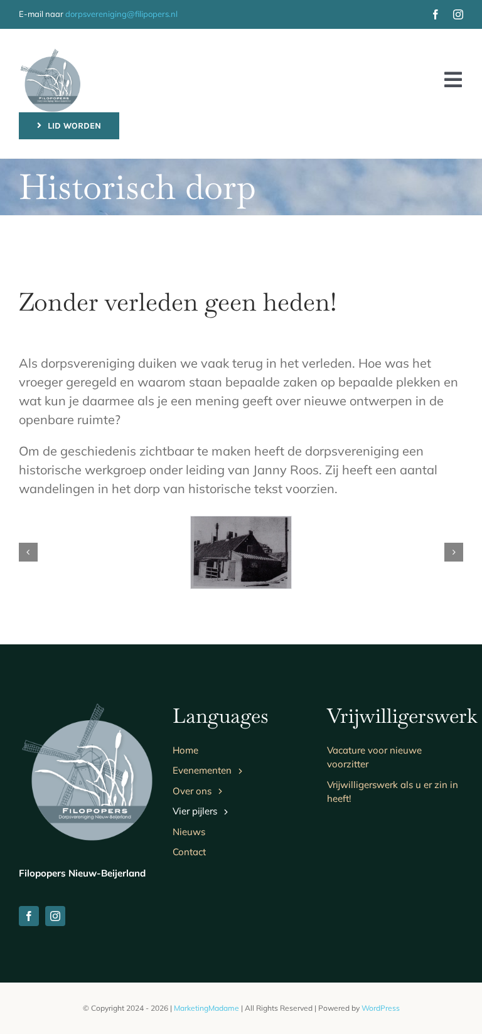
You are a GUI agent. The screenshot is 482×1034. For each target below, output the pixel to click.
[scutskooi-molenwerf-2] (241, 552)
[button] (28, 552)
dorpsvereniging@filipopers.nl (121, 14)
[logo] (50, 53)
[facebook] (436, 14)
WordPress (381, 1008)
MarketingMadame (206, 1008)
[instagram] (458, 14)
